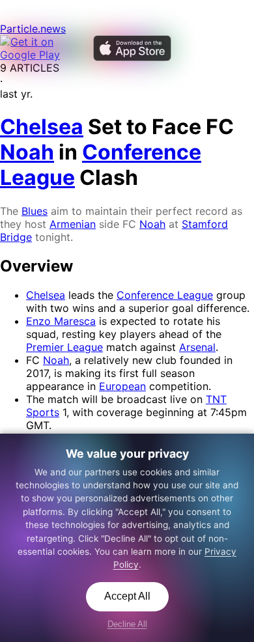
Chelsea (45, 294)
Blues (34, 210)
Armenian (72, 223)
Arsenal (197, 347)
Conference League (165, 294)
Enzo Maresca (61, 321)
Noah (152, 223)
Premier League (64, 347)
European (122, 386)
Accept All (127, 596)
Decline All (127, 624)
